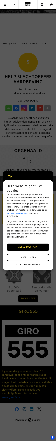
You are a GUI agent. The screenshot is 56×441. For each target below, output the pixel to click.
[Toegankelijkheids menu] (52, 437)
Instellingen (28, 257)
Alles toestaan (28, 247)
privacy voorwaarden (17, 213)
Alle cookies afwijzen (28, 264)
